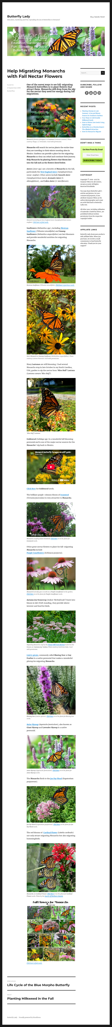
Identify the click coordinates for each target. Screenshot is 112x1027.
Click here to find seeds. (41, 222)
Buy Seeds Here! (97, 17)
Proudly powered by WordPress (30, 1017)
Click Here (54, 539)
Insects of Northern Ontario (54, 896)
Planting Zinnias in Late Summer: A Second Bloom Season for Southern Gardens (92, 113)
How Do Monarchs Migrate (91, 132)
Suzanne (10, 85)
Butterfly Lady (18, 16)
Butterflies (11, 91)
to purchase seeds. (65, 285)
